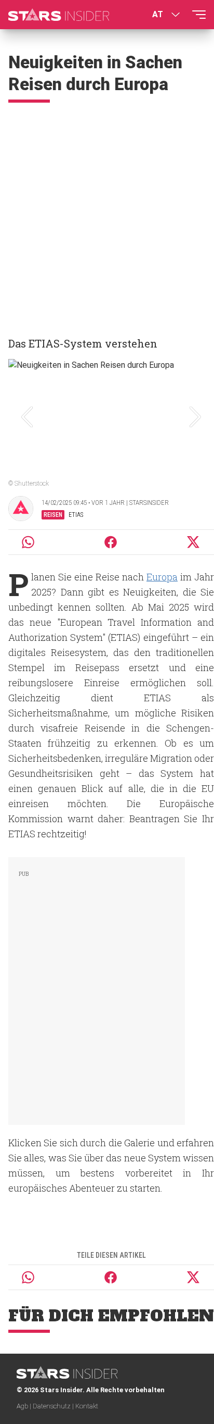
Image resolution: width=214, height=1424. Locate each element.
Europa (162, 577)
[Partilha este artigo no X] (194, 542)
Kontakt (86, 1406)
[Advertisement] (107, 215)
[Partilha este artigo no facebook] (110, 542)
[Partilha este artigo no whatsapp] (28, 542)
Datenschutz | (54, 1406)
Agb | (25, 1406)
